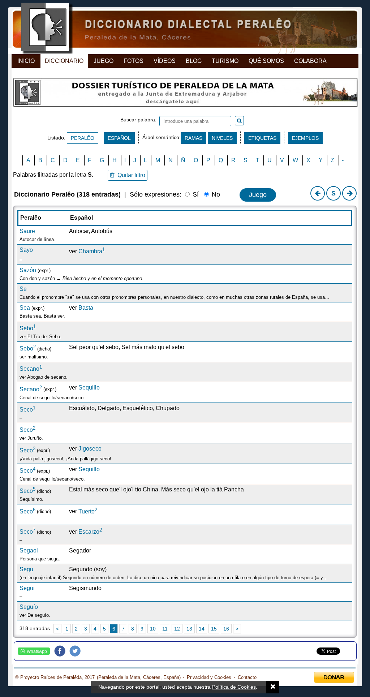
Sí (195, 194)
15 (214, 629)
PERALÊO (82, 138)
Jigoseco (90, 449)
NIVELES (222, 138)
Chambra (91, 251)
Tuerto (87, 511)
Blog (194, 61)
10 (153, 629)
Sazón (28, 270)
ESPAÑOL (119, 138)
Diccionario (64, 61)
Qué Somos (266, 61)
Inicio (26, 61)
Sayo (26, 250)
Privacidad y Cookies (209, 677)
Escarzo (90, 532)
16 (226, 629)
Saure (27, 231)
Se (23, 289)
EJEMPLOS (305, 138)
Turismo (225, 61)
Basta (85, 308)
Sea (25, 308)
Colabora (310, 61)
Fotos (133, 61)
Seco (27, 409)
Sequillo (89, 387)
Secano (31, 369)
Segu (26, 569)
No (215, 194)
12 (177, 629)
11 (165, 629)
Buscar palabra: (139, 119)
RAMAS (193, 138)
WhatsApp (37, 651)
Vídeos (165, 61)
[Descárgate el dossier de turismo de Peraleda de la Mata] (185, 94)
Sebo (28, 328)
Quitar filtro (130, 175)
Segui (27, 588)
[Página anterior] (317, 193)
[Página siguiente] (349, 193)
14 (202, 629)
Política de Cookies (234, 687)
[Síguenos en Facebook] (61, 651)
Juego (103, 61)
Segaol (29, 550)
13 (189, 629)
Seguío (29, 607)
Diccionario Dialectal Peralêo (179, 29)
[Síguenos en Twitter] (77, 651)
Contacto (247, 677)
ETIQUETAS (262, 138)
